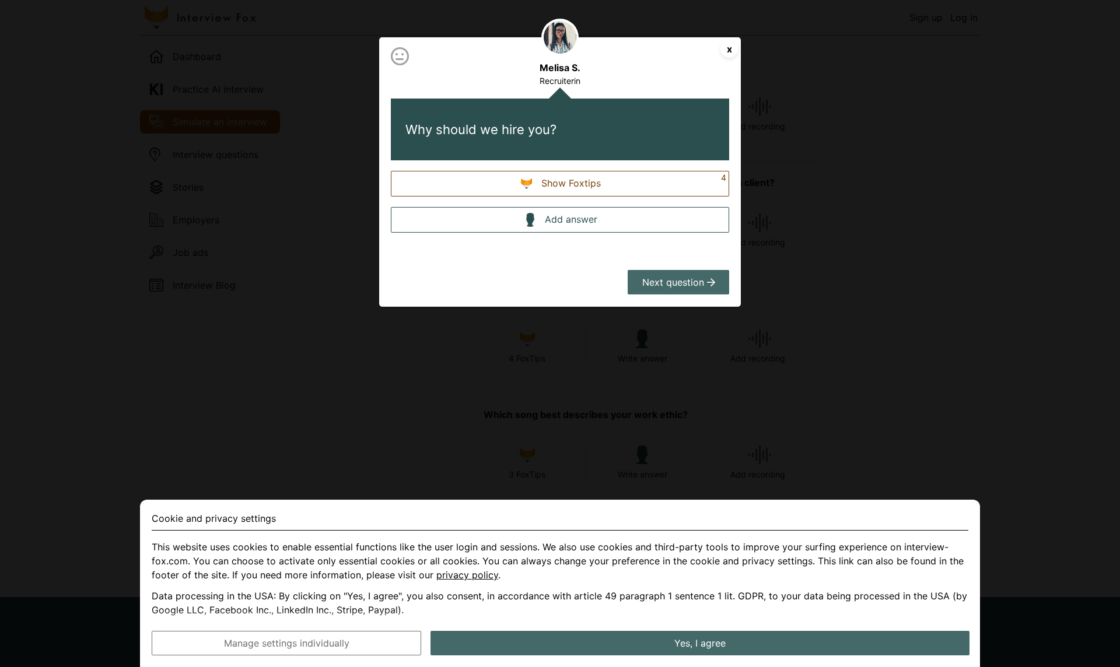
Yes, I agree (700, 643)
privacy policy (467, 575)
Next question (674, 282)
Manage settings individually (286, 643)
